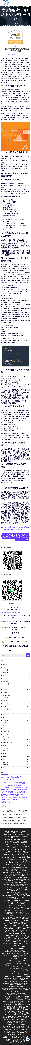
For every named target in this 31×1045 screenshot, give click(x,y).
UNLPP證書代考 (8, 851)
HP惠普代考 (24, 842)
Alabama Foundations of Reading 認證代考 (16, 958)
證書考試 (5, 762)
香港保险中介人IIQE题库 (8, 917)
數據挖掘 (7, 1011)
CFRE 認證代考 (16, 956)
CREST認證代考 (9, 882)
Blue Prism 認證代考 (21, 961)
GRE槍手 (20, 779)
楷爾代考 (12, 841)
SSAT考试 (5, 728)
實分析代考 (8, 1034)
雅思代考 (19, 799)
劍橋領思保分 (20, 787)
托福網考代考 (15, 797)
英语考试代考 (25, 943)
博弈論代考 (16, 1029)
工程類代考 (24, 1021)
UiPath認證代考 (7, 867)
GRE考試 (10, 783)
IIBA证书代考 (8, 842)
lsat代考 (15, 834)
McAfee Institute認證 (21, 890)
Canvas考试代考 (25, 996)
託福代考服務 (4, 799)
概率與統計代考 (7, 1009)
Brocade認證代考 (11, 961)
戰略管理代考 (24, 1019)
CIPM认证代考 (24, 938)
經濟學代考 (17, 1026)
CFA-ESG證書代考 (7, 908)
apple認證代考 (17, 852)
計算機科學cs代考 (25, 1001)
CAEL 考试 (6, 684)
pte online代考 (3, 787)
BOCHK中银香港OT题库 (10, 920)
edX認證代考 (7, 955)
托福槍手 (10, 797)
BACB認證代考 (20, 966)
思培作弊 (11, 792)
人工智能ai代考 (8, 1008)
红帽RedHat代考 (9, 839)
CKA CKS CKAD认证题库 (11, 912)
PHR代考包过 (14, 942)
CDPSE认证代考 (26, 927)
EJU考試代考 (16, 998)
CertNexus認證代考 (7, 889)
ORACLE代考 (13, 846)
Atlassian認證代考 (17, 976)
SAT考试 (5, 725)
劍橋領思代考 (9, 871)
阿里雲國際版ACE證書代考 (9, 872)
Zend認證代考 (7, 862)
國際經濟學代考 (25, 1027)
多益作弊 (3, 789)
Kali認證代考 (15, 900)
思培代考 (4, 792)
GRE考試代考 (6, 709)
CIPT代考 (13, 932)
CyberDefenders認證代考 (10, 877)
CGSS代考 (27, 932)
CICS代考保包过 (15, 937)
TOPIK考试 (6, 731)
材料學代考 (24, 1024)
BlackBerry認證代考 (11, 963)
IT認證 (22, 782)
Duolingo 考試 (6, 695)
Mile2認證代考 (11, 885)
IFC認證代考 (8, 869)
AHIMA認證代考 (20, 986)
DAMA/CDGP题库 (21, 915)
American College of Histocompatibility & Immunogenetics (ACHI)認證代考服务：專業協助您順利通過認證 (16, 984)
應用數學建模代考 (15, 1036)
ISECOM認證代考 (6, 895)
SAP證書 (4, 529)
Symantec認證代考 (21, 904)
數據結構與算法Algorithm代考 (9, 1004)
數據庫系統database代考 (24, 1004)
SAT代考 (5, 834)
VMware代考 (6, 846)
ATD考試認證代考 (15, 996)
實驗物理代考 (12, 1042)
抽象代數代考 (6, 1036)
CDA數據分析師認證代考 (12, 907)
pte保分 (12, 787)
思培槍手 (23, 792)
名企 (4, 739)
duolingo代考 (8, 777)
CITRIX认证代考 (16, 844)
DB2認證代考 (8, 861)
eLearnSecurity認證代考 (20, 880)
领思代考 (13, 989)
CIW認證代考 (24, 851)
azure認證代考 (5, 854)
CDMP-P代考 (16, 933)
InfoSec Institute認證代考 (20, 882)
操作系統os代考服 (8, 1006)
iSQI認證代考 (21, 948)
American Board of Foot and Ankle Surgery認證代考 (16, 975)
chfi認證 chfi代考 (24, 864)
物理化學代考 (24, 1041)
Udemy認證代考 (24, 951)
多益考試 (5, 745)
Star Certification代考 (23, 897)
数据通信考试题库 (8, 913)
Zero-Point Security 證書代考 (11, 899)
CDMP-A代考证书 (23, 930)
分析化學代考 (16, 1041)
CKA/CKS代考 (9, 837)
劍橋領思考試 (6, 737)
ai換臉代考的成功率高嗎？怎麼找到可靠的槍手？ (15, 823)
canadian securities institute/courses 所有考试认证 (16, 947)
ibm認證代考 (21, 854)
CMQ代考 (7, 942)
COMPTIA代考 (16, 842)
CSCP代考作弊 (16, 938)
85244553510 (10, 612)
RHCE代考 (18, 836)
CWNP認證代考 (6, 900)
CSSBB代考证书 (24, 928)
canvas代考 (5, 686)
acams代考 (6, 856)
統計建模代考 (23, 1011)
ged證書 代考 (23, 859)
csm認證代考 (14, 854)
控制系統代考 (16, 1024)
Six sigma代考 (22, 847)
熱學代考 (8, 1039)
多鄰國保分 (25, 789)
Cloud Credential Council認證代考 (22, 879)
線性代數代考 (7, 1032)
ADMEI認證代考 (24, 998)
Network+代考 (20, 932)
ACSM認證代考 (11, 986)
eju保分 (5, 700)
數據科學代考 (24, 1008)
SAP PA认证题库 (23, 912)
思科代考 (7, 836)
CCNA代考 (15, 864)
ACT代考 (25, 832)
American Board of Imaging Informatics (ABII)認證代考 (16, 978)
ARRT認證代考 (6, 989)
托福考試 (5, 748)
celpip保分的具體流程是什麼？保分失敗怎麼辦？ (15, 817)
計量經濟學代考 (16, 1027)
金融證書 (5, 765)
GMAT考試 (6, 706)
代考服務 (16, 787)
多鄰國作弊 (20, 789)
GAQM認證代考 (23, 894)
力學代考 (20, 1037)
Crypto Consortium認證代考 (11, 894)
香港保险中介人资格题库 (23, 918)
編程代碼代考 (21, 1003)
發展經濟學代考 (9, 1029)
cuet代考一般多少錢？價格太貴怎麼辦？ (13, 814)
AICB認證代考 (6, 996)
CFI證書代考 (17, 851)
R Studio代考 (13, 1013)
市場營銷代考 (26, 1017)
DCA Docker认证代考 (9, 940)
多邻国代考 (24, 831)
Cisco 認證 (5, 692)
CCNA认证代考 (24, 925)
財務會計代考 (16, 1014)
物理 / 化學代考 (25, 1036)
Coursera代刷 (6, 937)
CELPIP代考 (3, 777)
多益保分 (8, 789)
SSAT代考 (27, 834)
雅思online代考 (11, 799)
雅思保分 (4, 802)
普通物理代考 (6, 1037)
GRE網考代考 (25, 779)
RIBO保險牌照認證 (16, 867)
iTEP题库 (10, 927)
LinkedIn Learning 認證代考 (12, 950)
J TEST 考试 (6, 714)
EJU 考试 (5, 698)
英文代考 (5, 759)
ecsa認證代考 (24, 861)
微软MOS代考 (17, 839)
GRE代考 (5, 780)
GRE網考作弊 (4, 783)
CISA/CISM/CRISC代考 (20, 837)
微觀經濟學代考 (25, 1026)
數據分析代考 (16, 1009)
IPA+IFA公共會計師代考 (8, 849)
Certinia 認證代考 (9, 960)
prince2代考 (25, 841)
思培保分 (17, 792)
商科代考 (13, 1017)
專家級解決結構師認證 (15, 529)
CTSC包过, (18, 940)
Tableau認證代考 (8, 938)
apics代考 (19, 856)
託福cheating (25, 797)
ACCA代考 (12, 832)
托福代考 (5, 795)
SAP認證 (15, 527)
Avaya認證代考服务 (7, 976)
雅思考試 (5, 767)
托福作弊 (12, 795)
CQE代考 (16, 928)
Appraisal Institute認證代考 (23, 989)
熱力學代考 (24, 1022)
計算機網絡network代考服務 (21, 1006)
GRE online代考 (17, 777)
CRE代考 (9, 933)
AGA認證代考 (15, 955)
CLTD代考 (18, 935)
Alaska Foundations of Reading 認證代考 (20, 965)
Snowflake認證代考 (7, 943)
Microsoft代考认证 (23, 942)
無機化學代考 (8, 1041)
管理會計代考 (24, 1014)
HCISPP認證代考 (23, 875)
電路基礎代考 (8, 1024)
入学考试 (5, 734)
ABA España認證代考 (16, 945)
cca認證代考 (25, 852)
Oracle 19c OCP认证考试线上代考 (12, 925)
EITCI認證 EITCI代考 (7, 879)
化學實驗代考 (20, 1042)
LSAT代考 (5, 720)
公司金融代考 (8, 1014)
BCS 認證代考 (11, 966)
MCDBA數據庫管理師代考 (12, 859)
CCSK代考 (6, 841)
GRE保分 (16, 779)
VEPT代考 (27, 872)
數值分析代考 (23, 1034)
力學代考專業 (16, 1022)
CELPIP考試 (6, 689)
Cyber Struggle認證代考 (9, 884)
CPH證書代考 (15, 869)
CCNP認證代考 (8, 864)
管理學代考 (19, 1017)
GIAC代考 (13, 856)
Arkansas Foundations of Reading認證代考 (16, 993)
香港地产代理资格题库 (22, 920)
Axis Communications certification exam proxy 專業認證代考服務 (16, 970)
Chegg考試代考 (7, 998)
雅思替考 (9, 802)
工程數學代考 (8, 1022)
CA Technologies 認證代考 (21, 960)
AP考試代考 (24, 994)
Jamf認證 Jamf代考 (11, 902)
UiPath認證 (23, 866)
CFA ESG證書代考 (25, 908)
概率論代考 (25, 1031)
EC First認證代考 (23, 899)
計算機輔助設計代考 (8, 1026)
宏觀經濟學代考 (7, 1027)
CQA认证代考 (14, 930)
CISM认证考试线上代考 (9, 923)
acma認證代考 (16, 861)
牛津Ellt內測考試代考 (11, 905)
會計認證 (5, 751)
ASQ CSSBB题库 (9, 910)
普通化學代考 (14, 1037)
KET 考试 (5, 717)
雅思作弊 (25, 799)
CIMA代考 (15, 847)
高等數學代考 (18, 1031)
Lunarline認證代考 (10, 890)
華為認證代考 (16, 908)
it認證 (15, 46)
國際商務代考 (16, 1021)
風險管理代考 (25, 1016)
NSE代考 (24, 935)
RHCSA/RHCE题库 (18, 913)
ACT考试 (5, 667)
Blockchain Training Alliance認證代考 (16, 892)
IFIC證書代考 (20, 872)
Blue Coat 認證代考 (21, 963)
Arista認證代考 (26, 976)
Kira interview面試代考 (15, 874)
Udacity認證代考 (6, 953)
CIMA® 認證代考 (24, 955)
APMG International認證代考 (12, 887)
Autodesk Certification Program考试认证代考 (12, 999)
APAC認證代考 (26, 953)
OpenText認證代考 (21, 902)
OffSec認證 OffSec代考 (22, 877)
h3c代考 (13, 836)
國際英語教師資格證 (8, 742)
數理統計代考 (15, 1032)
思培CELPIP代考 (24, 869)
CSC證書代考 (25, 867)
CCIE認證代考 (15, 862)
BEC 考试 (5, 678)
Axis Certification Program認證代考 (11, 1001)
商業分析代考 (6, 1017)
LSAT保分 (23, 785)
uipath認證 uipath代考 (16, 857)
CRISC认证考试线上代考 (22, 923)
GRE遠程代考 (15, 783)
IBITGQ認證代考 (25, 889)
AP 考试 (5, 675)
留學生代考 (24, 844)
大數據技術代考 (15, 1011)
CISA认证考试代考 (22, 922)
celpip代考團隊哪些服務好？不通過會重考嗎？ (14, 820)
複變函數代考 (15, 1034)
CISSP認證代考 (24, 862)
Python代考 (6, 1013)
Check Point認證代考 (24, 900)
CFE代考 (7, 930)
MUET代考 (25, 940)
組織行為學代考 (16, 1019)
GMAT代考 (19, 832)
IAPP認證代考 (9, 880)
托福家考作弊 (4, 797)
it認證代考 (8, 844)
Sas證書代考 (27, 849)
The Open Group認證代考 (11, 897)
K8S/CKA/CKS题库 (11, 915)
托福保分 (19, 795)
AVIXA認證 (16, 951)
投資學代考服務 (7, 1016)
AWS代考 (24, 839)
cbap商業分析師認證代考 (20, 871)
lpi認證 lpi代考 (5, 857)
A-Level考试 (6, 664)
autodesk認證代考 (8, 852)
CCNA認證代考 (17, 943)
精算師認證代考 (26, 857)
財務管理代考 (7, 1019)
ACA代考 (9, 847)
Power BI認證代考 (24, 937)
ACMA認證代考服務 (12, 980)
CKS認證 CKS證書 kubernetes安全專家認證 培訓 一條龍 (9, 536)
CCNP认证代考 (17, 927)
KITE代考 (6, 874)
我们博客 (27, 846)
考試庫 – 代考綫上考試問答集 (12, 994)
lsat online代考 (5, 785)
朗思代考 (21, 834)
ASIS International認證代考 (22, 884)
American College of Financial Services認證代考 (16, 981)
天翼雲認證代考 (23, 907)
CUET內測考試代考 (21, 905)
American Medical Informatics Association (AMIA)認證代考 (16, 988)
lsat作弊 (18, 785)
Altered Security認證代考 (11, 875)
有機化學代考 (23, 1039)
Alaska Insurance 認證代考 (16, 968)
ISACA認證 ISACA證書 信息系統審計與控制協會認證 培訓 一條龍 (22, 537)
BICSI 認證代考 (6, 965)
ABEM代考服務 (16, 973)
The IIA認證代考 (26, 895)
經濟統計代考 (24, 1029)
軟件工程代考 (16, 1008)
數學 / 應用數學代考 (8, 1031)
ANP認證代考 (23, 950)
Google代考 (25, 874)
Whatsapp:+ (4, 612)
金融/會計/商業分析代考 (23, 1013)
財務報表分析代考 (16, 1016)
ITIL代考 (25, 836)
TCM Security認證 (16, 895)
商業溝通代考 (8, 1021)
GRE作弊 (11, 780)
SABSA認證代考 (20, 885)
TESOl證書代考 (18, 849)
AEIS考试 (5, 672)
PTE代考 (5, 723)
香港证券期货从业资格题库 (9, 918)
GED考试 (5, 703)
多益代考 (26, 787)
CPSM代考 (22, 933)
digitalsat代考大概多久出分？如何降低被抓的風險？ (15, 811)
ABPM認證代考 (21, 980)
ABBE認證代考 (8, 951)
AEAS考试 (5, 670)
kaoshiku (11, 54)
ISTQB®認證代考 (12, 948)
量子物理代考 (15, 1039)
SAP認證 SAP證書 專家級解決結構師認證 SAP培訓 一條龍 (15, 50)
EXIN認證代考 (23, 887)
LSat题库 (4, 927)
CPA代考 (28, 854)
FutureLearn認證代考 (16, 953)
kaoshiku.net (15, 617)
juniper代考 (25, 856)
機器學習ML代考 (24, 1009)
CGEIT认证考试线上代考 (11, 922)
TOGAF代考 (18, 841)
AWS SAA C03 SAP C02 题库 (21, 910)
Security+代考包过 (10, 935)
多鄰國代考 (15, 789)
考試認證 (5, 756)
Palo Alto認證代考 (11, 904)
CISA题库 (26, 913)
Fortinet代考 (21, 846)
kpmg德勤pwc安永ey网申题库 (23, 917)
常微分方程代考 (24, 1032)
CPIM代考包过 (6, 932)
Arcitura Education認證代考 (16, 991)
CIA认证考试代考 (9, 928)
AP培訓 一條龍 (6, 527)
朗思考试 (5, 753)
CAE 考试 (5, 681)
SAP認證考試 (23, 527)
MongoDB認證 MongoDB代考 (13, 866)
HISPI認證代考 (16, 889)
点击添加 (17, 612)
